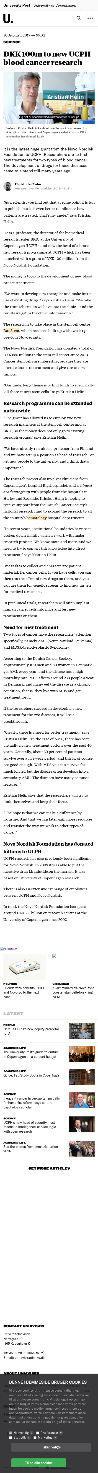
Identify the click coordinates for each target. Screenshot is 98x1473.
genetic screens (46, 585)
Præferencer (51, 1432)
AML (42, 640)
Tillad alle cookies (38, 1463)
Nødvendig (22, 1432)
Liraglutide (39, 871)
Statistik (21, 1437)
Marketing (47, 1437)
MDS (15, 647)
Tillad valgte (51, 1447)
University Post (16, 5)
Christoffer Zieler (28, 184)
